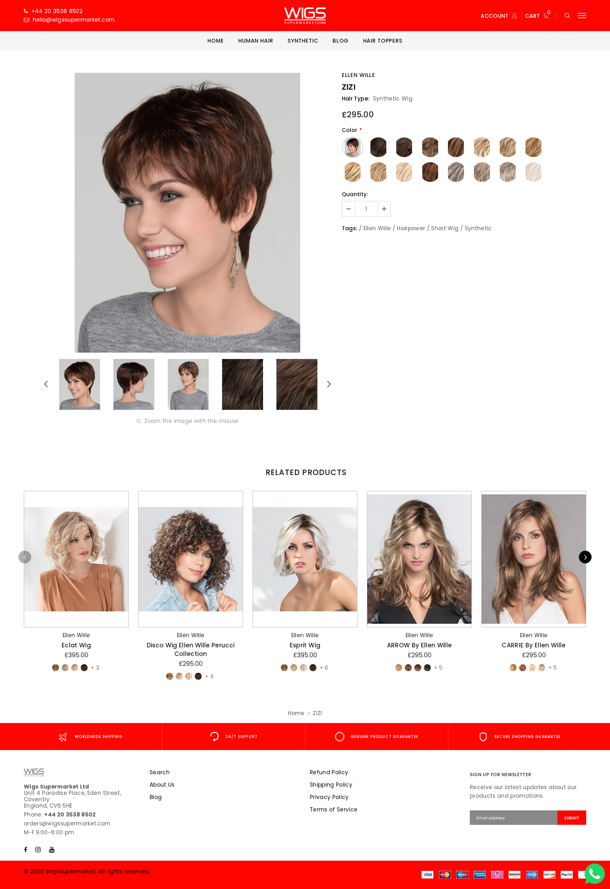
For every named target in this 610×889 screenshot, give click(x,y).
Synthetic (478, 228)
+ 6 (324, 667)
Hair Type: (355, 98)
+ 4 (209, 676)
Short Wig (444, 228)
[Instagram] (38, 849)
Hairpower (411, 228)
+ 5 (438, 667)
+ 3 (95, 667)
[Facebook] (25, 849)
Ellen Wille (358, 75)
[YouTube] (51, 849)
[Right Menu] (582, 15)
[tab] (305, 472)
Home (296, 713)
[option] (187, 213)
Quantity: (355, 194)
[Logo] (305, 15)
